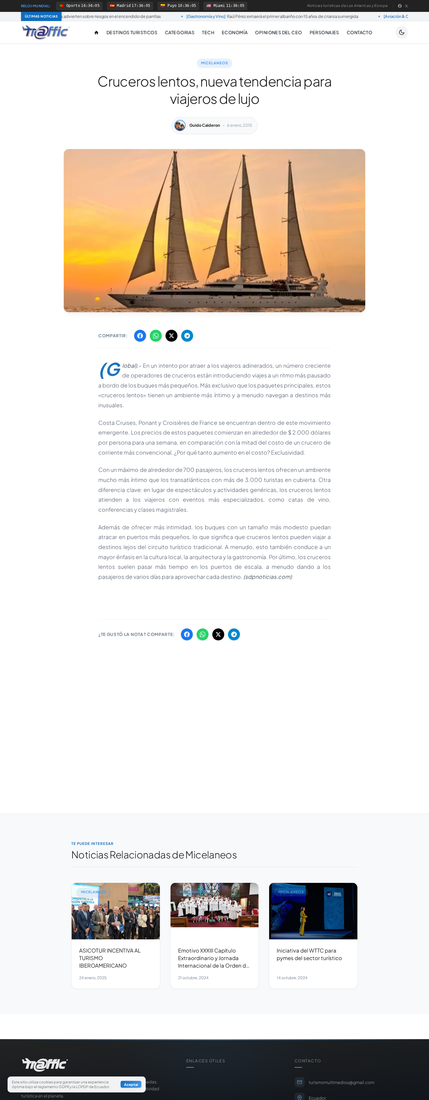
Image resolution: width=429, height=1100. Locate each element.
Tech (208, 32)
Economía (234, 32)
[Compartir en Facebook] (140, 336)
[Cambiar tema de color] (401, 32)
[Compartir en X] (171, 336)
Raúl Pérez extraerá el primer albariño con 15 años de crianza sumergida (227, 16)
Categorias (179, 32)
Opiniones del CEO (278, 32)
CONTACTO (359, 32)
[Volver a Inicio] (46, 32)
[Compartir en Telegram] (187, 336)
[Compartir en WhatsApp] (156, 336)
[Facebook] (400, 6)
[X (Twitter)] (406, 6)
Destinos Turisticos (131, 32)
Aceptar (131, 1084)
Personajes (324, 32)
